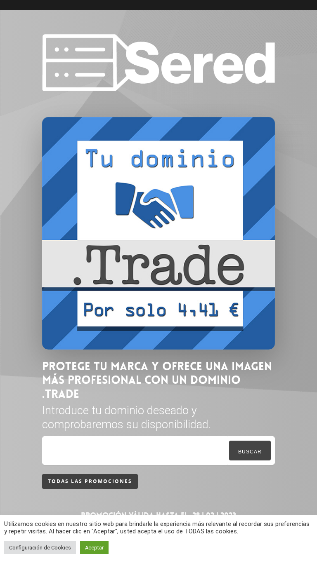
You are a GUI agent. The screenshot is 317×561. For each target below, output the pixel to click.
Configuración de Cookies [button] (40, 548)
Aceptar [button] (94, 548)
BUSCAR (250, 452)
